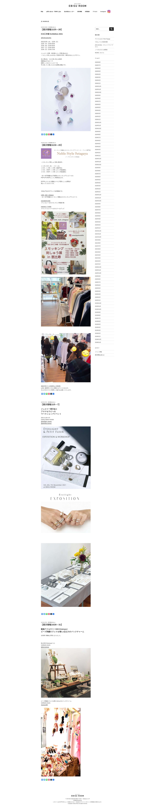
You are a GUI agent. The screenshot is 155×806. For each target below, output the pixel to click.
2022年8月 (98, 206)
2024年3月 (98, 149)
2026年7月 (98, 65)
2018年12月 (98, 339)
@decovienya (45, 647)
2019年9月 (98, 312)
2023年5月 (98, 179)
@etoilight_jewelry (46, 421)
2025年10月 (98, 92)
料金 (42, 11)
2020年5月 (98, 288)
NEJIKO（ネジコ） (100, 52)
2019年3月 (98, 330)
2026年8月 (98, 62)
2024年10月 (98, 128)
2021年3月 (98, 258)
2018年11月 (98, 342)
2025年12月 (98, 86)
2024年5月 (98, 143)
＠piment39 (44, 705)
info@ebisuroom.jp (77, 800)
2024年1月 (98, 155)
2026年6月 (98, 68)
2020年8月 (98, 279)
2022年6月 (98, 213)
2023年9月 (98, 167)
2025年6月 (98, 104)
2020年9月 (98, 276)
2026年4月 (98, 74)
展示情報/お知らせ (52, 27)
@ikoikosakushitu (46, 38)
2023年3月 (98, 185)
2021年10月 (98, 237)
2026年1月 (98, 83)
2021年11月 (98, 234)
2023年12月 (98, 158)
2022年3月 (98, 222)
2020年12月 (98, 267)
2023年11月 (98, 161)
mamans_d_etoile (46, 206)
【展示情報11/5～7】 (50, 404)
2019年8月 (98, 315)
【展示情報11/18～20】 (52, 145)
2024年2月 (98, 152)
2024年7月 (98, 137)
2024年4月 (98, 146)
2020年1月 (98, 300)
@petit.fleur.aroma (46, 423)
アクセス (95, 11)
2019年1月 (98, 336)
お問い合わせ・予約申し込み (53, 11)
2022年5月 (98, 215)
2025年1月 (98, 119)
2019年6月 (98, 321)
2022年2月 (98, 225)
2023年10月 (98, 164)
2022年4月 (98, 218)
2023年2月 (98, 188)
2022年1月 (98, 228)
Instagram (103, 11)
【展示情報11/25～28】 (52, 29)
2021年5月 (98, 252)
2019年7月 (98, 318)
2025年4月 (98, 110)
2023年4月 (98, 182)
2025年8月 (98, 98)
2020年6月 (98, 285)
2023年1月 (98, 191)
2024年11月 (98, 125)
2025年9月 (98, 95)
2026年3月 (98, 77)
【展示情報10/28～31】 (52, 624)
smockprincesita (45, 201)
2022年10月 (98, 200)
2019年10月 (98, 309)
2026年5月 (98, 71)
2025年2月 (98, 116)
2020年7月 (98, 282)
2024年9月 (98, 131)
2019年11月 (98, 306)
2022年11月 (98, 197)
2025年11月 (98, 89)
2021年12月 (98, 231)
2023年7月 (98, 173)
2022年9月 (98, 203)
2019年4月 (98, 327)
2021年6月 (98, 249)
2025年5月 (98, 107)
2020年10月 (98, 273)
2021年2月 (98, 261)
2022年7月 (98, 209)
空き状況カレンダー (69, 11)
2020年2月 (98, 297)
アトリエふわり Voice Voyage (102, 38)
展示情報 (79, 11)
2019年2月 (98, 333)
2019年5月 (98, 324)
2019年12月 (98, 303)
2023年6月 (98, 176)
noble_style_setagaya (47, 195)
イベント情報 (98, 351)
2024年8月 (98, 134)
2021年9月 (98, 240)
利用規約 (87, 11)
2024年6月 (98, 140)
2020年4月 (98, 291)
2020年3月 (98, 294)
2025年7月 (98, 101)
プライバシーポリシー (85, 802)
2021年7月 (98, 246)
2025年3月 (98, 113)
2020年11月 (98, 270)
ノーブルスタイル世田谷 (101, 49)
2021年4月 (98, 255)
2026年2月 (98, 80)
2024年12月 (98, 122)
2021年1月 (98, 264)
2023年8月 (98, 170)
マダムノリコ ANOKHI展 (101, 42)
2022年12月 (98, 194)
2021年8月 (98, 243)
